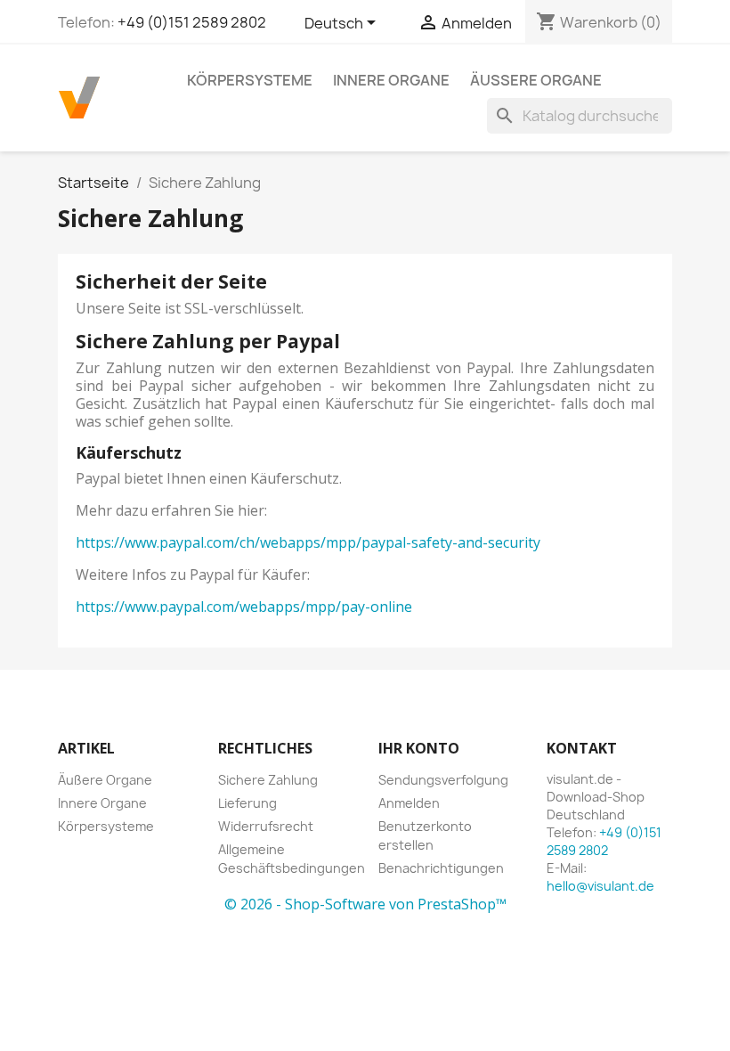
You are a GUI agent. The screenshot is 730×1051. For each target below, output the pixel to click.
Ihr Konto (418, 748)
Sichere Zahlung (268, 779)
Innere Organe (391, 80)
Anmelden (409, 802)
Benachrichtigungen (441, 868)
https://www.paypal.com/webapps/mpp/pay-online (244, 606)
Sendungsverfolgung (443, 779)
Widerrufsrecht (265, 826)
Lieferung (247, 802)
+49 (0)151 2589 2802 (192, 22)
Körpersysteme (249, 80)
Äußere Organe (536, 80)
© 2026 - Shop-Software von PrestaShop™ (365, 904)
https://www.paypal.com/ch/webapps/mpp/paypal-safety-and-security (308, 542)
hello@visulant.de (600, 885)
